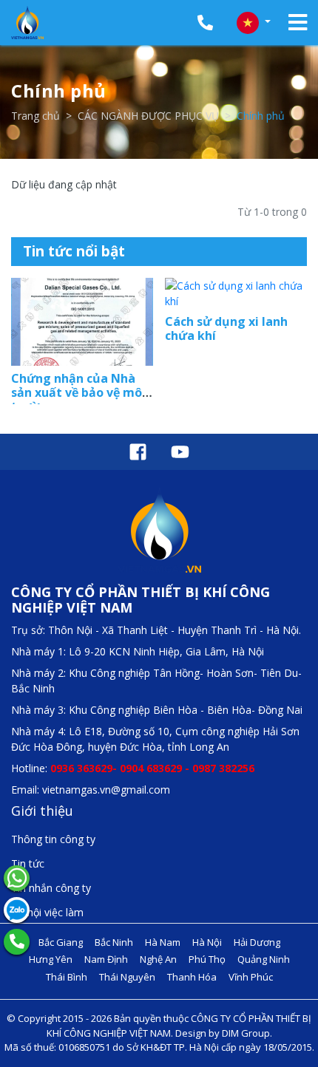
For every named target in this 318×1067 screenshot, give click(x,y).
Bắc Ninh (114, 942)
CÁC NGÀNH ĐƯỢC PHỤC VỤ (148, 116)
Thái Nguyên (127, 977)
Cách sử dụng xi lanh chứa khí (226, 328)
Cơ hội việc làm (47, 912)
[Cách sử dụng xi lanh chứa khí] (236, 293)
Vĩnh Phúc (251, 977)
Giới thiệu (42, 810)
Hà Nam (162, 942)
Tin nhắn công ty (51, 888)
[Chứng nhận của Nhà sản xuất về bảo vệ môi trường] (82, 322)
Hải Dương (257, 942)
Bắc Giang (60, 942)
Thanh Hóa (192, 977)
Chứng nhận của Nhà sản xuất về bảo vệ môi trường (78, 392)
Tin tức (27, 863)
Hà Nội (207, 942)
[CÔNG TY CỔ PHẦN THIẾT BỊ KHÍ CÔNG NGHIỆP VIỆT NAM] (27, 22)
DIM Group (246, 1033)
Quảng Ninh (263, 959)
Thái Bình (66, 977)
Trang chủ (35, 116)
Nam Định (106, 959)
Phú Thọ (207, 959)
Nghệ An (158, 959)
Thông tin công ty (53, 839)
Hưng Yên (50, 959)
